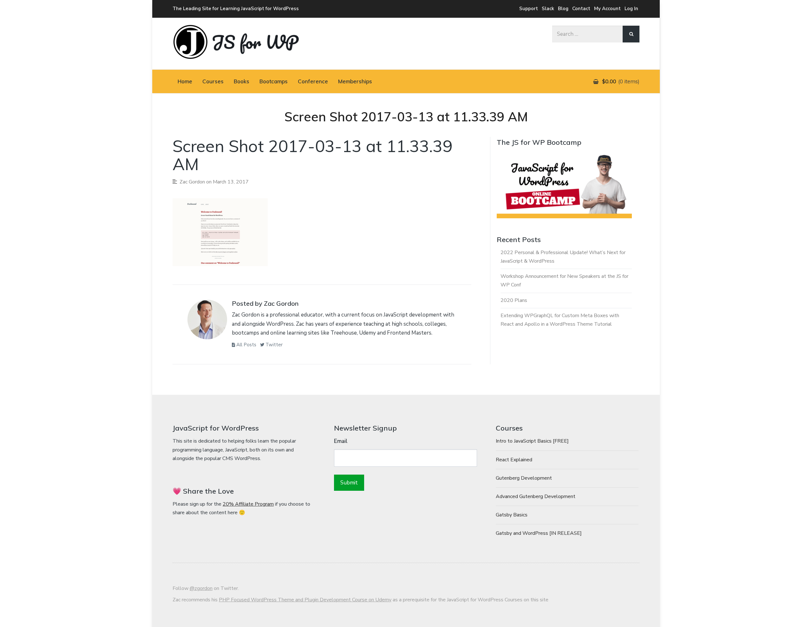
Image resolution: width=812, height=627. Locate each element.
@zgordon (201, 588)
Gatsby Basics (511, 514)
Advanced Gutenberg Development (535, 496)
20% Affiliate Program (248, 504)
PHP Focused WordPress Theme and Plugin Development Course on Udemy (305, 599)
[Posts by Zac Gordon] (207, 321)
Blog (563, 8)
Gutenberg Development (524, 478)
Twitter (273, 345)
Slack (548, 8)
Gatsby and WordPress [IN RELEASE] (539, 533)
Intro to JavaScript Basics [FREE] (532, 441)
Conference (313, 81)
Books (241, 81)
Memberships (355, 81)
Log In (631, 8)
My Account (607, 8)
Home (185, 81)
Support (528, 8)
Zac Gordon (192, 181)
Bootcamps (273, 81)
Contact (581, 8)
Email (341, 441)
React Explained (514, 459)
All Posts (245, 345)
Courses (213, 81)
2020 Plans (514, 300)
